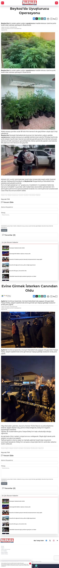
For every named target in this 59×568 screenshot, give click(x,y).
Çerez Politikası (4, 552)
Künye (2, 546)
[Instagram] (53, 540)
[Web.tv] (57, 540)
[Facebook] (46, 540)
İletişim (2, 547)
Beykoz (38, 194)
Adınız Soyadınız (7, 207)
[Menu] (56, 2)
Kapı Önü (41, 448)
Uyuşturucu (15, 194)
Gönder (4, 230)
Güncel (21, 194)
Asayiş (9, 194)
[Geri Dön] (2, 2)
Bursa (3, 194)
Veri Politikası (4, 550)
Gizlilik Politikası (4, 553)
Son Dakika (32, 194)
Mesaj (3, 213)
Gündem (26, 194)
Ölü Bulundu (34, 448)
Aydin (7, 448)
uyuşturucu (30, 23)
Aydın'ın (4, 301)
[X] (50, 540)
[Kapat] (30, 564)
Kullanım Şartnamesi (5, 549)
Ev (6, 194)
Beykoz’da (5, 23)
